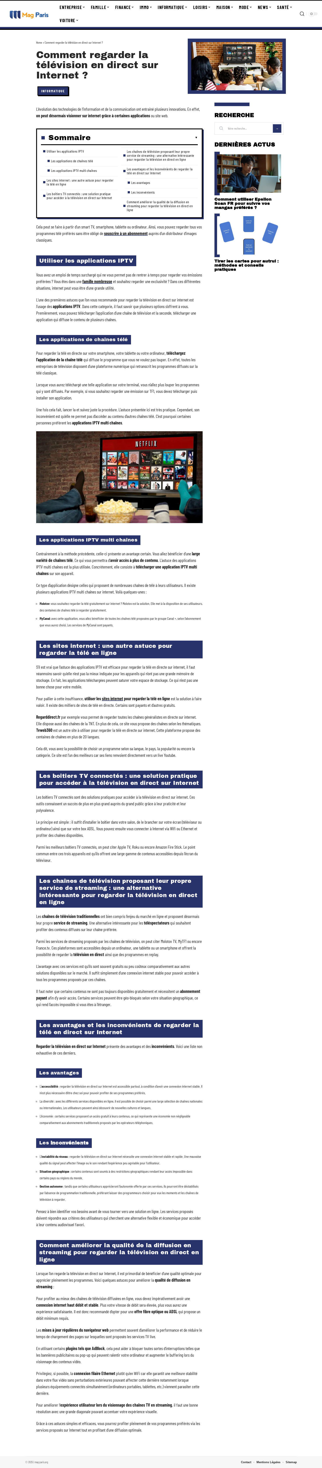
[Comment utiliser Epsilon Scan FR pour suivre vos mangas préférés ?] (249, 173)
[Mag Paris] (29, 14)
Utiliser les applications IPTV (65, 151)
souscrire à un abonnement (126, 233)
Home (39, 42)
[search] (302, 14)
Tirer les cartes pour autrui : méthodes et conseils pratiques (246, 265)
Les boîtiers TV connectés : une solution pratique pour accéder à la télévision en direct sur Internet (79, 196)
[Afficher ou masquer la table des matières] (144, 137)
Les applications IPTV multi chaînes (74, 170)
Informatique (53, 91)
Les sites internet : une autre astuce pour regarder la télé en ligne (80, 182)
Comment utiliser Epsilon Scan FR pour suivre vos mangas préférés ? (243, 203)
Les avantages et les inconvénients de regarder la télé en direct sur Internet (160, 171)
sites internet (112, 698)
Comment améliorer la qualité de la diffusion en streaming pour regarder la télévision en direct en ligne (160, 206)
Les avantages (140, 182)
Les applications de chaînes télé (72, 161)
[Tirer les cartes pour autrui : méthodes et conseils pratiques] (249, 235)
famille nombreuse (97, 281)
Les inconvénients (143, 192)
